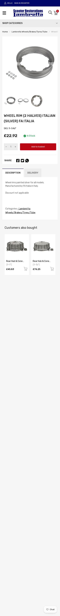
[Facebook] (18, 160)
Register (25, 3)
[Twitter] (22, 160)
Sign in (17, 3)
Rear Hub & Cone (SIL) (14, 262)
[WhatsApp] (27, 160)
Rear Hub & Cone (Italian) (41, 262)
